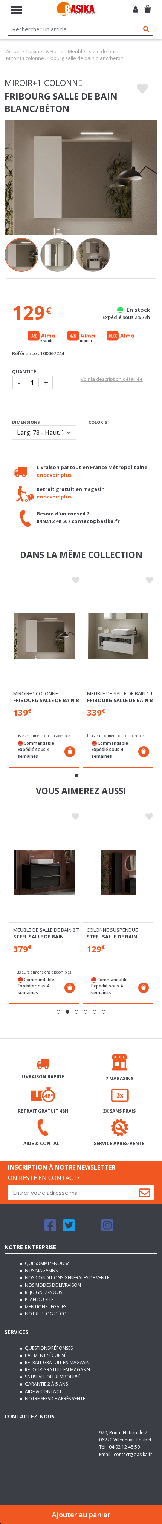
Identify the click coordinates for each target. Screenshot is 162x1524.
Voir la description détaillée (112, 379)
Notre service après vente (54, 1398)
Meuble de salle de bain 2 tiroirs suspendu (67, 929)
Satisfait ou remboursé (52, 1377)
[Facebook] (50, 1228)
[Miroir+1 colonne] (44, 636)
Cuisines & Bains (44, 51)
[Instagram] (107, 1228)
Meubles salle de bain (93, 51)
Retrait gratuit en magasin (57, 1362)
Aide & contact (43, 1391)
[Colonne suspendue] (118, 872)
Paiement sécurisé (45, 1355)
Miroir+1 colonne (35, 693)
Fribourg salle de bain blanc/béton (62, 700)
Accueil (14, 51)
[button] (67, 775)
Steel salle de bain (38, 936)
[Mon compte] (135, 10)
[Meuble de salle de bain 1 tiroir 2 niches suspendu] (118, 636)
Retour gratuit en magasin (57, 1369)
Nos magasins (41, 1270)
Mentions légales (45, 1306)
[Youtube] (88, 1228)
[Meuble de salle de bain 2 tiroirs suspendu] (44, 872)
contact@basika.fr (133, 1454)
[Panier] (147, 6)
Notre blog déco (45, 1314)
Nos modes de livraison (52, 1285)
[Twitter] (69, 1228)
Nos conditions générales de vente (66, 1277)
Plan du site (38, 1299)
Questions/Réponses (48, 1348)
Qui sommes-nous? (46, 1263)
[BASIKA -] (76, 10)
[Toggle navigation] (16, 10)
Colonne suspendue (112, 929)
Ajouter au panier (81, 1514)
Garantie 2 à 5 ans (46, 1384)
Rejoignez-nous (43, 1292)
